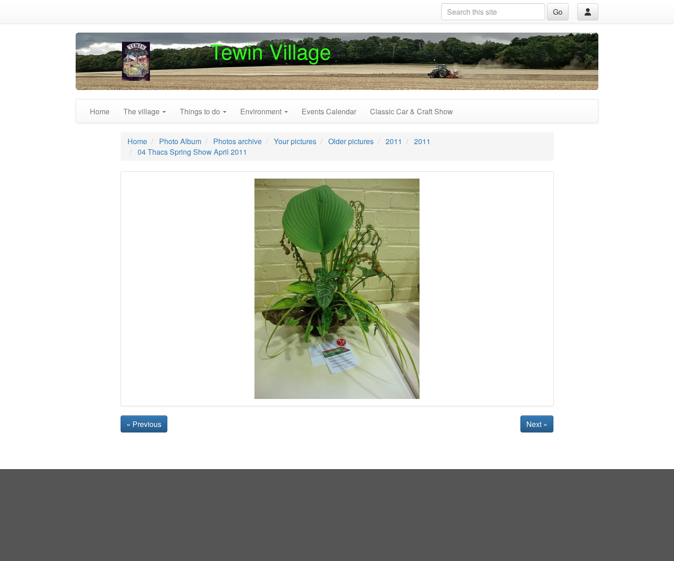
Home (100, 111)
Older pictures (351, 141)
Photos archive (237, 141)
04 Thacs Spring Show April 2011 (192, 151)
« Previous (144, 424)
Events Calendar (329, 111)
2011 (394, 141)
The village (142, 111)
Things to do (201, 111)
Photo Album (180, 141)
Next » (536, 424)
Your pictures (295, 141)
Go (558, 11)
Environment (261, 111)
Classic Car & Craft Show (411, 111)
